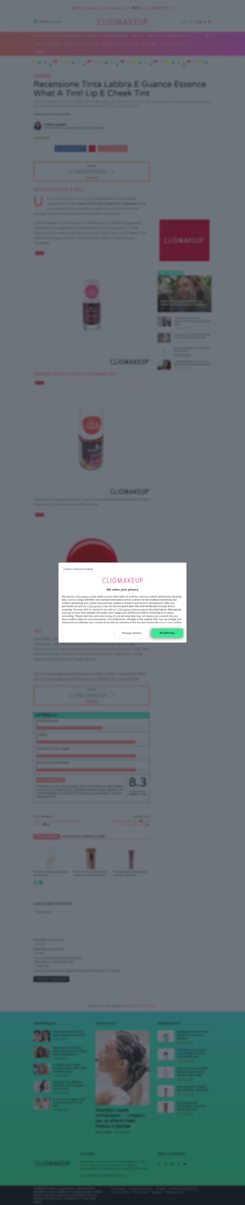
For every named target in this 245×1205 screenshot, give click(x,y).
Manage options (132, 633)
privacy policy (166, 622)
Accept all (167, 633)
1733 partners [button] (82, 596)
